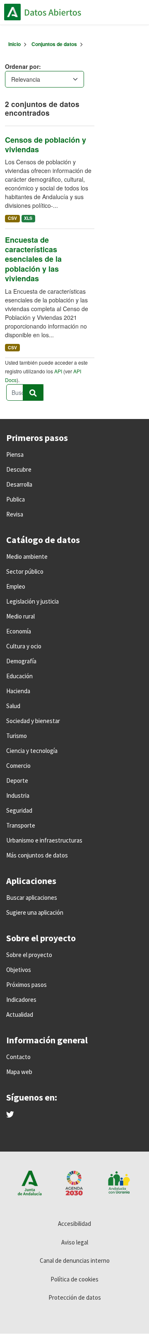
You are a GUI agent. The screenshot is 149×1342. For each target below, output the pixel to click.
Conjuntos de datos (54, 44)
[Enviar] (33, 392)
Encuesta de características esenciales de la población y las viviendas (33, 259)
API (58, 371)
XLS (28, 218)
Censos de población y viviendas (45, 144)
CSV (12, 218)
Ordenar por (22, 66)
